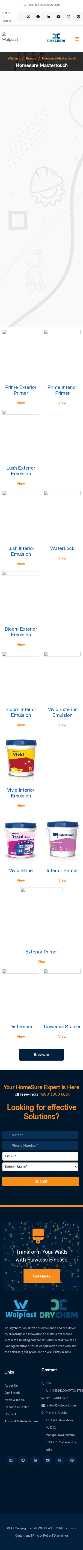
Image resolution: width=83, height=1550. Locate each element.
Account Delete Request (22, 1421)
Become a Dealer (17, 1407)
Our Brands (13, 1392)
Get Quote (41, 1276)
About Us (11, 1385)
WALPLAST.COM (50, 1528)
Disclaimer (60, 1535)
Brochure (41, 1054)
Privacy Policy (42, 1535)
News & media (15, 1400)
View (21, 403)
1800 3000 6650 (50, 4)
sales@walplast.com (61, 1405)
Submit (40, 1181)
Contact (10, 1414)
